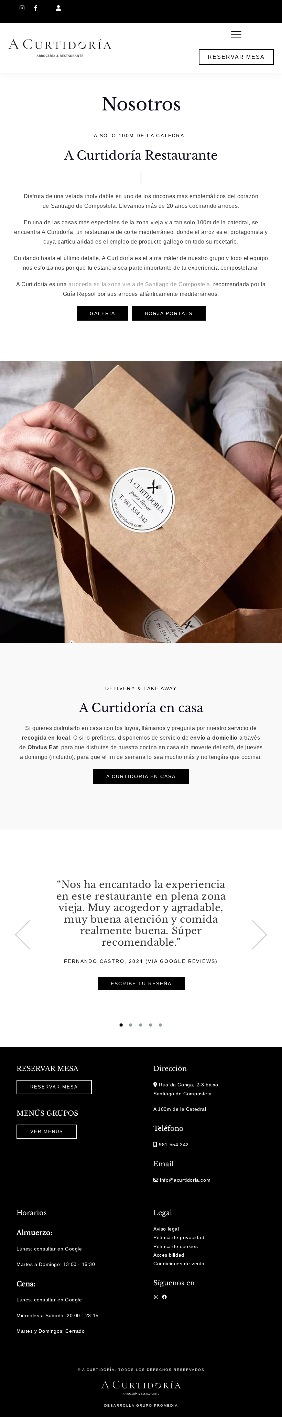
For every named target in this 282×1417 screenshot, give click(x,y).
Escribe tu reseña (141, 983)
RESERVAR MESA (54, 1086)
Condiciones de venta (179, 1263)
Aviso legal (166, 1229)
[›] (246, 934)
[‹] (35, 934)
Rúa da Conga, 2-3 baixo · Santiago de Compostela (129, 8)
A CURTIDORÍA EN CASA (141, 776)
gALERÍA (102, 313)
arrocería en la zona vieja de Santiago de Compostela (139, 284)
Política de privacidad (178, 1237)
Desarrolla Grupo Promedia (141, 1405)
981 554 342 (207, 8)
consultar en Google (58, 1249)
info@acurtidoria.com (251, 8)
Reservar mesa (236, 57)
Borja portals (169, 313)
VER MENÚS (46, 1131)
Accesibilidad (168, 1255)
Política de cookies (175, 1246)
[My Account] (58, 8)
